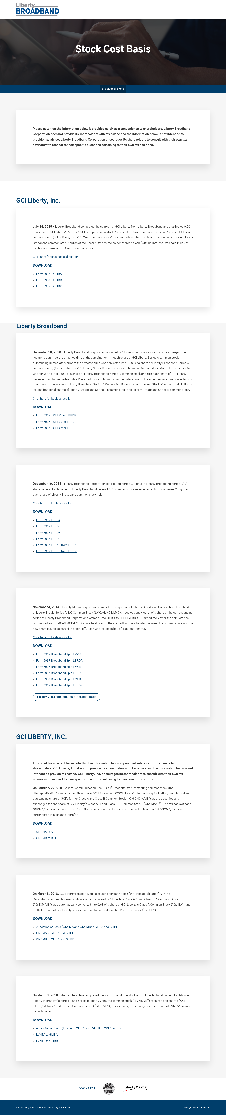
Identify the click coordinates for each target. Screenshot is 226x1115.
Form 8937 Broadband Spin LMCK (58, 679)
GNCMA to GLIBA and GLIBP (55, 933)
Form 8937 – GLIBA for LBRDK (56, 415)
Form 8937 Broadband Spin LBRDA (59, 660)
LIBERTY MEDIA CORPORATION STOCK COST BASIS (66, 697)
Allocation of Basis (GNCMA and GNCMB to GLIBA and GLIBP (77, 927)
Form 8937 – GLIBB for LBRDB (56, 421)
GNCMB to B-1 (46, 838)
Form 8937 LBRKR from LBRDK (56, 551)
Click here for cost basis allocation (56, 256)
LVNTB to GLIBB (47, 1041)
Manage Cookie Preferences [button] (197, 1107)
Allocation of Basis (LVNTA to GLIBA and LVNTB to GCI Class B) (78, 1028)
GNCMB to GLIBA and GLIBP (55, 939)
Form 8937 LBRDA (48, 520)
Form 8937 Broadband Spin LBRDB (59, 673)
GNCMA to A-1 (46, 831)
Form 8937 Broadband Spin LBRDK (59, 685)
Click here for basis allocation (52, 398)
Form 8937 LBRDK (48, 532)
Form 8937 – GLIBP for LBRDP (56, 428)
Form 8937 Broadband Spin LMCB (58, 666)
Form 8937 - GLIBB (49, 280)
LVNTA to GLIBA (47, 1034)
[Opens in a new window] (109, 1089)
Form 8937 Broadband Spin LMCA (58, 654)
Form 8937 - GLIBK (49, 286)
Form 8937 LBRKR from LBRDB (57, 545)
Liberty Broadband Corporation (37, 1107)
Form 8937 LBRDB (48, 526)
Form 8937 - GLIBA (49, 274)
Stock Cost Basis (113, 89)
